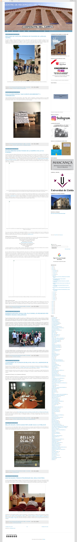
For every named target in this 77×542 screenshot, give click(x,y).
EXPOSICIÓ (53, 363)
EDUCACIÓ (53, 356)
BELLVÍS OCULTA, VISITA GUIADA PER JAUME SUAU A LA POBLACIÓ (25, 425)
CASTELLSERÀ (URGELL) (56, 341)
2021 (53, 266)
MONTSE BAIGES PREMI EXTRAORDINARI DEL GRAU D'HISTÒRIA (25, 478)
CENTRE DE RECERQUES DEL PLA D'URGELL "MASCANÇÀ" (37, 4)
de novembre (55, 271)
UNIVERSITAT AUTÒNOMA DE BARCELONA (59, 447)
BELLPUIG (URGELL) (55, 335)
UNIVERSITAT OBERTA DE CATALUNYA (58, 449)
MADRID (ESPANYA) (55, 388)
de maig (54, 294)
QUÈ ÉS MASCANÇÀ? (55, 418)
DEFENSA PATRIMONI (55, 354)
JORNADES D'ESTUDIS (19, 419)
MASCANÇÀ (54, 389)
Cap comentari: (28, 143)
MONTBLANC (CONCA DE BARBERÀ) (58, 395)
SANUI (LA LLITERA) (55, 428)
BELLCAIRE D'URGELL (55, 334)
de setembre (55, 274)
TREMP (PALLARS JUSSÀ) (56, 444)
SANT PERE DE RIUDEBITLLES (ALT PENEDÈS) (59, 426)
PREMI (20, 522)
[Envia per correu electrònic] (33, 87)
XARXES (53, 459)
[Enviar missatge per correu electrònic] (32, 143)
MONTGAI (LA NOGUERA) (56, 396)
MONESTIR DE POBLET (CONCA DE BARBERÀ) (59, 394)
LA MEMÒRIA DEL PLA (55, 379)
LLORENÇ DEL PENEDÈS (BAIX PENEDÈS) (59, 387)
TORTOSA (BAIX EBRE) (55, 443)
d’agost (54, 275)
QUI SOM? (10, 31)
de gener (54, 299)
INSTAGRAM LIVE (54, 372)
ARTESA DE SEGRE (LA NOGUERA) (57, 327)
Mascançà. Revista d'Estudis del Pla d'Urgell (58, 213)
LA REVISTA (22, 31)
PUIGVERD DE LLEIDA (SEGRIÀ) (21, 88)
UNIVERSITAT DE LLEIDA (56, 448)
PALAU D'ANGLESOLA (55, 403)
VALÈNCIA (53, 450)
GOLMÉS (53, 369)
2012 (53, 309)
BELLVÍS (17, 472)
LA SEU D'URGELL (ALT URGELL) (57, 380)
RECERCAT (53, 419)
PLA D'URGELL (18, 307)
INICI (6, 31)
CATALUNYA (54, 342)
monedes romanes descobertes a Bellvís (18, 515)
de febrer (54, 298)
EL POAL (53, 357)
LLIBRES (53, 386)
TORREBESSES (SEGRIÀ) (56, 440)
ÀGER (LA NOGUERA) (55, 319)
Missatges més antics (45, 526)
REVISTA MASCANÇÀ (55, 421)
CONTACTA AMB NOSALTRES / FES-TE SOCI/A (36, 31)
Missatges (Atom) (12, 528)
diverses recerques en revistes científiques (36, 515)
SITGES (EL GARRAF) (55, 432)
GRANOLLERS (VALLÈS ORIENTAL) (57, 370)
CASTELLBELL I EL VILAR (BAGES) (57, 339)
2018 (53, 301)
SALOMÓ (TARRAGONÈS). (56, 424)
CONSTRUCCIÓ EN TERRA (56, 347)
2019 (53, 269)
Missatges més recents (9, 526)
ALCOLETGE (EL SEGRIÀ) (56, 323)
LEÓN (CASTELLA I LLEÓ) (56, 381)
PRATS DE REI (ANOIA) (55, 411)
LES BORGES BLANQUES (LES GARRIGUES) (59, 382)
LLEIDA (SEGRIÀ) (54, 385)
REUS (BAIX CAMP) (55, 420)
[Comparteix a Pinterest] (38, 87)
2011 (53, 310)
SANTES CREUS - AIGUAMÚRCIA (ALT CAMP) (59, 427)
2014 (53, 306)
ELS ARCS (53, 358)
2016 (53, 304)
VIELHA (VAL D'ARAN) (55, 455)
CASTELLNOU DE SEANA (56, 340)
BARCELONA (54, 332)
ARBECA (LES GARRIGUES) (56, 326)
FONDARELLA (54, 366)
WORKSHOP (54, 458)
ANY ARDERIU (54, 325)
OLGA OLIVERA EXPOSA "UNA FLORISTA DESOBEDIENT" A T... (59, 279)
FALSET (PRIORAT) (55, 364)
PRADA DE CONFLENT (55, 410)
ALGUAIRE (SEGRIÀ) (55, 324)
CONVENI (53, 348)
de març (54, 297)
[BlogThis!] (34, 87)
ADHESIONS (54, 318)
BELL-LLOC (53, 333)
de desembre (55, 270)
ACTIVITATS (14, 88)
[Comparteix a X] (36, 87)
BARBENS (53, 331)
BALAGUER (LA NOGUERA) (56, 330)
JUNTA (53, 377)
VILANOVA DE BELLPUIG (31, 419)
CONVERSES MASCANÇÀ (56, 349)
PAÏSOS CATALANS (55, 402)
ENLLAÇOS (47, 31)
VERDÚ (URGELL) (55, 452)
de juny (54, 293)
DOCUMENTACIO (54, 355)
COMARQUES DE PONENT (56, 346)
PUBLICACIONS (54, 416)
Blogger (44, 539)
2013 (53, 308)
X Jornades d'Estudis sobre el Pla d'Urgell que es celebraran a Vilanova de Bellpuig (34, 367)
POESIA (53, 405)
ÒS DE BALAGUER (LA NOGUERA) (57, 401)
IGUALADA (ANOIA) (55, 371)
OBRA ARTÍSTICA (54, 397)
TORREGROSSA (54, 441)
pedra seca (7, 515)
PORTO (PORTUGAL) (55, 409)
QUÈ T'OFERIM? (15, 31)
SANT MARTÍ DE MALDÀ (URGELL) (57, 425)
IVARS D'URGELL (54, 373)
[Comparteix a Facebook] (37, 87)
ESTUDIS (53, 362)
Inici (27, 526)
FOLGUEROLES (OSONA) (56, 365)
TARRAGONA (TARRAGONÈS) (56, 435)
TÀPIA (53, 434)
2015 (53, 305)
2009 (53, 313)
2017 (53, 302)
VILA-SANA (53, 456)
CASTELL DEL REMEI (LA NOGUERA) (58, 338)
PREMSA (26, 31)
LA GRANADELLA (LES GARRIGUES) (57, 378)
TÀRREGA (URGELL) (55, 436)
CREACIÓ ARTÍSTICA (55, 350)
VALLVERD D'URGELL (55, 451)
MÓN (52, 393)
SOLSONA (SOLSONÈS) (55, 433)
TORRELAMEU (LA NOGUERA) (56, 442)
